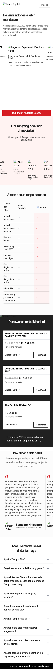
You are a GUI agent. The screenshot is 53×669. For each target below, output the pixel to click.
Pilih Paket (41, 355)
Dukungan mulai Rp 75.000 (26, 113)
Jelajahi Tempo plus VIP (25, 440)
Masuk (44, 5)
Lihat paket (43, 666)
